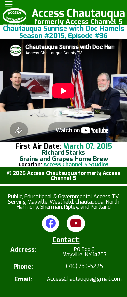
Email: (23, 279)
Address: (23, 250)
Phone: (23, 267)
